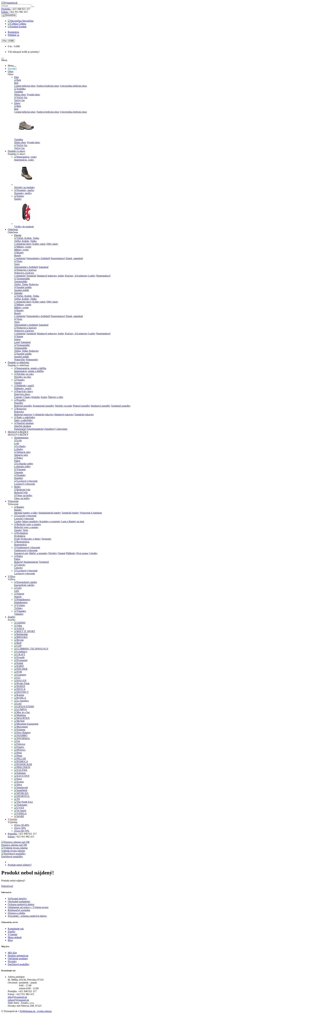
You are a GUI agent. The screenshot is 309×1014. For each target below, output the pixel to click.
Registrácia (13, 32)
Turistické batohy (70, 512)
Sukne (17, 339)
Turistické (31, 275)
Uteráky (93, 553)
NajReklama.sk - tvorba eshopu (36, 1011)
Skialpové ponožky (100, 405)
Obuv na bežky (22, 498)
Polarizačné (20, 429)
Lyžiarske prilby (22, 466)
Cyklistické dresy (23, 244)
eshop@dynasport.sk (18, 1000)
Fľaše (17, 538)
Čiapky (27, 397)
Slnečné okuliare (22, 426)
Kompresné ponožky (43, 405)
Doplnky (18, 478)
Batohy (18, 510)
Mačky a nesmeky (38, 553)
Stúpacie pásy (21, 455)
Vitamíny (18, 614)
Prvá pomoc (82, 553)
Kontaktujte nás (16, 928)
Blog (10, 940)
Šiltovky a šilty (55, 397)
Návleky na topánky (24, 187)
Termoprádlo (20, 281)
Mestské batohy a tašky (26, 512)
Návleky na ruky (22, 377)
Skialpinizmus (21, 437)
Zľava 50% (20, 828)
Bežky (17, 486)
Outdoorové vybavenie (25, 550)
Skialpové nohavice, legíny (50, 275)
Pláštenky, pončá (22, 388)
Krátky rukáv (39, 244)
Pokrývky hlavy (22, 394)
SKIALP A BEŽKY (18, 431)
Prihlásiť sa (13, 35)
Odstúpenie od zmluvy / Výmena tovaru (28, 907)
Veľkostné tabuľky (17, 898)
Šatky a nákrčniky (23, 420)
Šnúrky (18, 199)
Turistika (18, 91)
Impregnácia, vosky (24, 159)
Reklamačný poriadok (19, 910)
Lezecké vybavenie (24, 518)
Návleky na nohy (63, 405)
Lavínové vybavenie (24, 484)
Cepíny (18, 521)
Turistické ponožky (121, 405)
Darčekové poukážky (18, 964)
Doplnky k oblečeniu (18, 362)
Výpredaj (12, 819)
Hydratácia (19, 536)
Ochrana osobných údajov (21, 904)
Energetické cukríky (24, 585)
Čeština (22, 23)
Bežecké (18, 562)
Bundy (17, 255)
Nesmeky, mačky (23, 193)
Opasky (18, 382)
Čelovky (18, 567)
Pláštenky (71, 553)
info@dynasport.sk (17, 997)
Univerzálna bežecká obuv (73, 85)
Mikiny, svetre (21, 249)
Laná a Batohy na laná (72, 521)
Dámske (18, 293)
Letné (17, 342)
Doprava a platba (16, 913)
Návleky (52, 553)
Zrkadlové (49, 429)
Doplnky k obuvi (16, 151)
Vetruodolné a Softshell (38, 258)
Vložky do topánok (24, 226)
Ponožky (18, 403)
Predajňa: (6, 9)
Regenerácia (20, 544)
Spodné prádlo (21, 290)
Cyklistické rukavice (43, 414)
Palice (17, 460)
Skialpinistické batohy (49, 512)
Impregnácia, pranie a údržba (29, 371)
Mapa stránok (15, 937)
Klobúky (35, 397)
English (22, 26)
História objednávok (18, 955)
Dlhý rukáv (52, 244)
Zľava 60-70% (21, 830)
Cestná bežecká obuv (25, 85)
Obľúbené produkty (18, 958)
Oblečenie (13, 229)
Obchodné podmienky (19, 901)
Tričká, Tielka (21, 284)
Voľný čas (19, 100)
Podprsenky (32, 359)
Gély (16, 590)
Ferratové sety (21, 553)
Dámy (17, 103)
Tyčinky (18, 608)
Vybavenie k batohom (91, 512)
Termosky (46, 538)
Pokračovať (7, 886)
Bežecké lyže (21, 492)
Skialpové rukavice (64, 414)
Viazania (18, 472)
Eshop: (5, 11)
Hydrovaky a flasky (31, 538)
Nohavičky (19, 359)
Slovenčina (27, 20)
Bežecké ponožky (23, 405)
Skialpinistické (30, 562)
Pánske (17, 235)
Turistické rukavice (84, 414)
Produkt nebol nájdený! (20, 864)
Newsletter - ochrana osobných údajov (27, 916)
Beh (16, 83)
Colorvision (61, 429)
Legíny (91, 275)
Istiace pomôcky (30, 521)
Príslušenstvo (21, 602)
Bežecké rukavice (23, 414)
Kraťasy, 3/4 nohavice (76, 275)
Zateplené (43, 267)
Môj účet (12, 952)
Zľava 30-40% (21, 825)
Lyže (16, 443)
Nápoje (18, 596)
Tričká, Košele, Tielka (25, 241)
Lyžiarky (18, 449)
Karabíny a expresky (50, 521)
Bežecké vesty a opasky (26, 527)
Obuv (11, 71)
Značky (11, 616)
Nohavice (34, 284)
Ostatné (61, 553)
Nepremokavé (58, 258)
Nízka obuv (20, 94)
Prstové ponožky (81, 405)
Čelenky (18, 397)
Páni (16, 77)
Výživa (11, 576)
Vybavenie (13, 501)
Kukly (44, 397)
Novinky (12, 68)
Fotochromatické (35, 429)
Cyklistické (20, 258)
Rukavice (19, 411)
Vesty (17, 264)
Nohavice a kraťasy (24, 272)
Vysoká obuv (33, 94)
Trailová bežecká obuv (47, 85)
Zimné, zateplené (74, 258)
